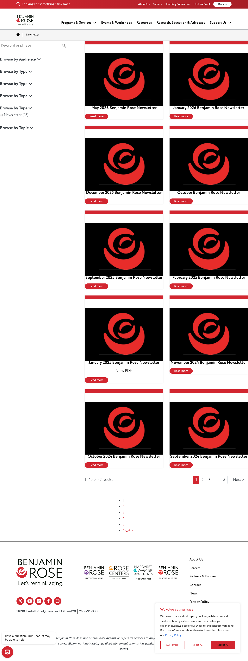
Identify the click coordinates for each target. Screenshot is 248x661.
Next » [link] (238, 479)
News (193, 593)
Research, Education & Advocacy (181, 22)
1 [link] (196, 479)
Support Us (218, 22)
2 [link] (203, 479)
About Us (144, 4)
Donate (222, 4)
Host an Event (202, 4)
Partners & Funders (203, 576)
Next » (127, 530)
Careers (157, 4)
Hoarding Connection (177, 4)
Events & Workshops (116, 22)
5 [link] (224, 479)
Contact (195, 585)
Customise (172, 645)
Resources (144, 22)
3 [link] (209, 479)
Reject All (197, 645)
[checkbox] (38, 115)
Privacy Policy (173, 635)
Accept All (223, 645)
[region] (197, 628)
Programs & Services (76, 22)
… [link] (216, 479)
